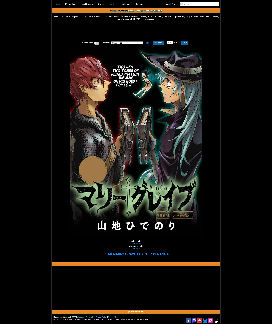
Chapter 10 (136, 248)
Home (57, 4)
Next (184, 43)
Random (139, 4)
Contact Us (90, 317)
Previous (158, 43)
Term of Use (113, 317)
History (112, 4)
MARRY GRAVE (119, 10)
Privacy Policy (101, 317)
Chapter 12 (136, 243)
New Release (87, 4)
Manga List (70, 4)
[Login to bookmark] (147, 42)
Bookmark (125, 4)
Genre (101, 4)
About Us (80, 317)
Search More (170, 4)
